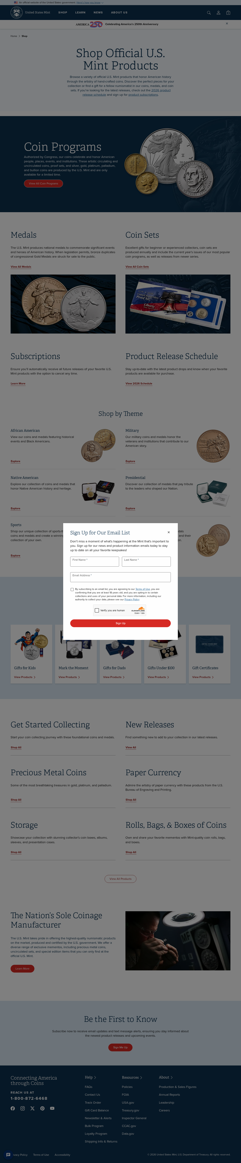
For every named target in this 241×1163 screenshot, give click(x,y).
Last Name (131, 560)
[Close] (169, 532)
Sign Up (120, 623)
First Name (79, 560)
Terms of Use (142, 589)
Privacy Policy (132, 599)
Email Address (82, 575)
